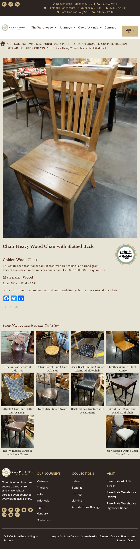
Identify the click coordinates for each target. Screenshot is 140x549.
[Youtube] (24, 510)
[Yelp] (17, 514)
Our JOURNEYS (49, 473)
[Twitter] (30, 510)
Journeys (65, 27)
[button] (130, 22)
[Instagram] (10, 4)
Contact (110, 27)
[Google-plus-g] (17, 4)
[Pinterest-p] (10, 510)
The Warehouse (42, 27)
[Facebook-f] (4, 4)
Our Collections (20, 43)
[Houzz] (10, 514)
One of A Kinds (88, 27)
